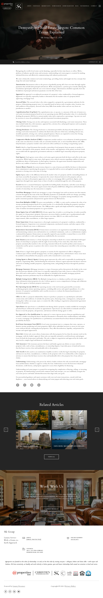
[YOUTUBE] (18, 591)
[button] (94, 62)
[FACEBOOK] (5, 591)
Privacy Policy (70, 586)
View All (51, 457)
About (29, 6)
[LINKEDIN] (14, 591)
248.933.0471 (75, 539)
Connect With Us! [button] (51, 509)
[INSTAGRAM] (10, 591)
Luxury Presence (19, 586)
